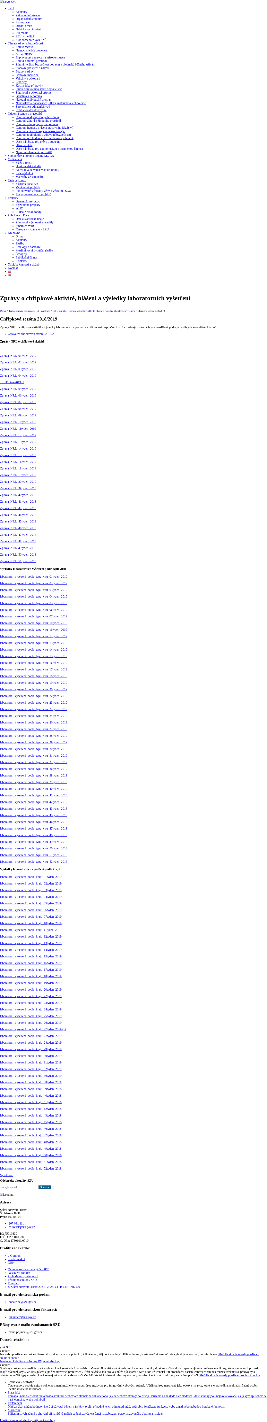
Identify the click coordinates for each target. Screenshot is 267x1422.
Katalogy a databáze (28, 247)
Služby (20, 243)
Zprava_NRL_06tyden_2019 (18, 395)
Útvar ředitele (24, 145)
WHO (19, 208)
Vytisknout (6, 1175)
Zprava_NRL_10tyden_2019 (18, 422)
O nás (19, 236)
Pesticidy (21, 82)
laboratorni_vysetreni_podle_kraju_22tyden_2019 (31, 996)
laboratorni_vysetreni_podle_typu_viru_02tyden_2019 (33, 583)
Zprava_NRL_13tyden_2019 (18, 442)
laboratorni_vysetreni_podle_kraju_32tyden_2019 (31, 1069)
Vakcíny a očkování (28, 78)
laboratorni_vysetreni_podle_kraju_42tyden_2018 (31, 1108)
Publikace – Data (18, 215)
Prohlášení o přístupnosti (23, 1276)
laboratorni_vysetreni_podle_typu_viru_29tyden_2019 (33, 742)
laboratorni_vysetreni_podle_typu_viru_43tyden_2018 (33, 808)
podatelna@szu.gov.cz (22, 1301)
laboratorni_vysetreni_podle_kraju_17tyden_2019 (31, 969)
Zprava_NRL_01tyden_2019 (18, 355)
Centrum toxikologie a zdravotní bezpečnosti (43, 134)
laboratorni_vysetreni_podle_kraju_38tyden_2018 (31, 1082)
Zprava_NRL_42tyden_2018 (18, 508)
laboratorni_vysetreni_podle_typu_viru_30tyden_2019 (33, 749)
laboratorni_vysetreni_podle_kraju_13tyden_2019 (31, 943)
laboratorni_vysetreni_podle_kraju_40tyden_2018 (31, 1095)
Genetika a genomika (29, 96)
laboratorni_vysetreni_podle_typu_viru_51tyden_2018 (33, 855)
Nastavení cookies (19, 1272)
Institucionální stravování (31, 110)
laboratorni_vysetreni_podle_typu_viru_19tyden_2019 (33, 682)
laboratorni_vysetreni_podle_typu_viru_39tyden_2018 (33, 782)
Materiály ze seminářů (29, 176)
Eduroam (13, 1283)
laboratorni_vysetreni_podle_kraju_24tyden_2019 (31, 1009)
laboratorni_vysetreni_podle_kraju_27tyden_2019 (31, 1036)
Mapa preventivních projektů (33, 194)
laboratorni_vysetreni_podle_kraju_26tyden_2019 (31, 1022)
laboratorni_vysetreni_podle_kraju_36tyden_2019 (31, 1075)
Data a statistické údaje (30, 218)
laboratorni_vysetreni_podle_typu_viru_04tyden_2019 (33, 596)
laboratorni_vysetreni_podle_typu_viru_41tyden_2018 (33, 795)
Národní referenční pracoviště (34, 152)
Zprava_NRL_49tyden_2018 (18, 548)
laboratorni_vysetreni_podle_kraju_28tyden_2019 (31, 1042)
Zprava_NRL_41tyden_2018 (18, 501)
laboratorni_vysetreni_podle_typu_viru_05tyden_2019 (33, 603)
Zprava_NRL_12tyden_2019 (18, 435)
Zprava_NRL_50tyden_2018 (18, 554)
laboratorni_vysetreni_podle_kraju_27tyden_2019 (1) (33, 1029)
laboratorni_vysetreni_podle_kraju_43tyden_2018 (31, 1115)
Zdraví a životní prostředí (31, 61)
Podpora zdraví (25, 71)
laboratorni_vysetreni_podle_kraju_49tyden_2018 (31, 1148)
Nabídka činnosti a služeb (23, 264)
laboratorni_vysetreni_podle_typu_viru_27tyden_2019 (33, 729)
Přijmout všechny (49, 1361)
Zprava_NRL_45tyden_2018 (18, 521)
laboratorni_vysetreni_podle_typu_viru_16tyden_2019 (33, 662)
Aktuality (21, 11)
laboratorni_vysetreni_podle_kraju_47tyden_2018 (31, 1135)
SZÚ (11, 8)
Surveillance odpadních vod (33, 106)
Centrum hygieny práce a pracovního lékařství (44, 127)
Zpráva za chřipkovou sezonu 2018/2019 (33, 334)
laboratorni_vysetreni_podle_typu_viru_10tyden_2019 (33, 623)
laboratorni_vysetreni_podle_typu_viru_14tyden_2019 (33, 649)
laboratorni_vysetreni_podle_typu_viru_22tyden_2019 (33, 696)
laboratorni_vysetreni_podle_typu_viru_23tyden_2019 (33, 702)
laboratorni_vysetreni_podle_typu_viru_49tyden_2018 (33, 841)
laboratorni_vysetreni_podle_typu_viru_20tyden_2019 (33, 689)
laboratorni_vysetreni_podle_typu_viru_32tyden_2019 (33, 762)
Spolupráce (23, 22)
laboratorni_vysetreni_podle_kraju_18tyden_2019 (31, 976)
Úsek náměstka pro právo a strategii (38, 141)
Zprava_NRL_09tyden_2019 (18, 415)
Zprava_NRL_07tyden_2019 (18, 402)
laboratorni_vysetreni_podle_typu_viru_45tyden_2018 (33, 815)
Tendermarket (16, 1259)
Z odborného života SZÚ (31, 40)
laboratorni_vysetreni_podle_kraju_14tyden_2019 (31, 949)
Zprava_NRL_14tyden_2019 (18, 448)
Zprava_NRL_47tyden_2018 (18, 534)
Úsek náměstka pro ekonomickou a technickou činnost (49, 148)
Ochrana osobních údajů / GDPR (28, 1269)
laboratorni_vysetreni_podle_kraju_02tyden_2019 (31, 883)
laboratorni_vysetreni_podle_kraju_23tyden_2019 (31, 1002)
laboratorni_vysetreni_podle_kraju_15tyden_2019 (31, 956)
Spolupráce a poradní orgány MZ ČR (31, 155)
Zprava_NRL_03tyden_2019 (18, 369)
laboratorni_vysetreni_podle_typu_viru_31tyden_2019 (33, 755)
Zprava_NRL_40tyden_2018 (18, 495)
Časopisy (21, 254)
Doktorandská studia (28, 166)
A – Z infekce (24, 54)
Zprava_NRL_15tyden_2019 (18, 455)
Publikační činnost (27, 257)
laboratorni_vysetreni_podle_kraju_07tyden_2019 (31, 916)
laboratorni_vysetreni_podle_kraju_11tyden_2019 (30, 929)
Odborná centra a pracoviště (25, 113)
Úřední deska (24, 25)
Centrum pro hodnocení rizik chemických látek (44, 138)
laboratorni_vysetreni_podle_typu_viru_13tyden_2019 (33, 643)
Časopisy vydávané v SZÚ (32, 229)
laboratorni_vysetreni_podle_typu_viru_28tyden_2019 (33, 735)
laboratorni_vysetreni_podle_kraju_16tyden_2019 (31, 963)
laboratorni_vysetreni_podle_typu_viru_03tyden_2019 (33, 589)
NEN (11, 1262)
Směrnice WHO (26, 226)
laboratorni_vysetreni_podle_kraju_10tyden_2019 (31, 923)
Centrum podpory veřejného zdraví (37, 117)
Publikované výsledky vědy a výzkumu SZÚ (43, 190)
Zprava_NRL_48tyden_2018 (18, 541)
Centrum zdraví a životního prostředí (38, 120)
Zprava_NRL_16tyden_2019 (18, 461)
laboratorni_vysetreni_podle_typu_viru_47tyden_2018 (33, 828)
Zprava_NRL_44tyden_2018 (18, 514)
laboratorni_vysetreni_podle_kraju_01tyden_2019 (31, 876)
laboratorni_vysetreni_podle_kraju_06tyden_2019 (31, 910)
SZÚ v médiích (25, 36)
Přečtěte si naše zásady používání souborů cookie (229, 1375)
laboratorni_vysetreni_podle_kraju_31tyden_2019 (31, 1062)
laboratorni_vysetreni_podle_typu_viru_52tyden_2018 (33, 861)
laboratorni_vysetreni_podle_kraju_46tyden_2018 (31, 1128)
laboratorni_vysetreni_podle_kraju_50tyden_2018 (31, 1155)
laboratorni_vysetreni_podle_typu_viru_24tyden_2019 (33, 709)
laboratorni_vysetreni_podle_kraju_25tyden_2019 (31, 1016)
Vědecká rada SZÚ (27, 183)
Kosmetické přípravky (29, 85)
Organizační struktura (29, 18)
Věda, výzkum (17, 180)
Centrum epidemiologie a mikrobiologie (40, 131)
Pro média (22, 33)
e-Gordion (14, 1255)
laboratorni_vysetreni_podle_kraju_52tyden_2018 (31, 1168)
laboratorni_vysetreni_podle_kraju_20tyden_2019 (31, 989)
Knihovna (14, 233)
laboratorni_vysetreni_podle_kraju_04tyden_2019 (31, 896)
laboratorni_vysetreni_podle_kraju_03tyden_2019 (31, 890)
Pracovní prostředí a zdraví (32, 68)
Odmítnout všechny (25, 1361)
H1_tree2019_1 (12, 382)
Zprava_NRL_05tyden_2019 (18, 388)
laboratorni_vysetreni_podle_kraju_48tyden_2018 (31, 1142)
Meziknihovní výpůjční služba (34, 250)
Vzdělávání (15, 159)
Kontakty (21, 261)
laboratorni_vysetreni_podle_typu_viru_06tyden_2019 (33, 609)
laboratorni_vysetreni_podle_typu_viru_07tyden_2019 (33, 616)
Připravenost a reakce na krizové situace (40, 57)
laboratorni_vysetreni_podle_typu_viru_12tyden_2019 (33, 636)
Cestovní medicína (27, 75)
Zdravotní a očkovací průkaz (33, 92)
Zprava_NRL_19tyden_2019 (18, 475)
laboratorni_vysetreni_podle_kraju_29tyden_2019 (31, 1049)
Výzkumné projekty (28, 187)
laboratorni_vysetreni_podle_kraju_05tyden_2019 (31, 903)
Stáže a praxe (24, 162)
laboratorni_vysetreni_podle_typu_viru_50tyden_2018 (33, 848)
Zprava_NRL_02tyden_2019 (18, 362)
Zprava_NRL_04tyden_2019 (18, 375)
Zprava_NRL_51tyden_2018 (18, 561)
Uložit (4, 1420)
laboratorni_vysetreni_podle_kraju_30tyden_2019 (31, 1055)
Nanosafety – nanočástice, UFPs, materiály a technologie (51, 103)
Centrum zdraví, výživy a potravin (37, 124)
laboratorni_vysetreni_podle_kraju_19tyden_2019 (31, 983)
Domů (3, 311)
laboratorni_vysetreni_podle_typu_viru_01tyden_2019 (33, 576)
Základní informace (28, 15)
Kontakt (13, 268)
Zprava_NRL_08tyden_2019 (18, 408)
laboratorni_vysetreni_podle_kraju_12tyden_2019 (31, 936)
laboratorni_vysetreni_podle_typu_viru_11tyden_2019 (33, 629)
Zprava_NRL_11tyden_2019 (18, 428)
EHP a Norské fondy (28, 211)
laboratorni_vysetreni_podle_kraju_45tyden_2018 (31, 1122)
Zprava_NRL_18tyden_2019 (18, 468)
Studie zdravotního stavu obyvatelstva (39, 89)
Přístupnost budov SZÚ (22, 1279)
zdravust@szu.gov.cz (22, 1227)
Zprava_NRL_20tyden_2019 (18, 481)
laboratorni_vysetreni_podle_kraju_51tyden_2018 (31, 1161)
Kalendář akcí (24, 173)
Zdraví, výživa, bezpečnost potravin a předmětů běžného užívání (55, 64)
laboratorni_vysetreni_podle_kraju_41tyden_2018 (31, 1102)
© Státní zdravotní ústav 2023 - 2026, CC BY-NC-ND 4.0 (44, 1286)
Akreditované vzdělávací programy (37, 169)
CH (54, 311)
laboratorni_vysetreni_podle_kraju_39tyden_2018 (31, 1089)
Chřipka (62, 311)
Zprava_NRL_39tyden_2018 (18, 488)
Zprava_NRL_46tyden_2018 (18, 528)
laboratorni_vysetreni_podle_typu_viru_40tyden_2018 (33, 788)
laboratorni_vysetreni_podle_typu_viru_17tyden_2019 (33, 669)
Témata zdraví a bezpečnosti (25, 43)
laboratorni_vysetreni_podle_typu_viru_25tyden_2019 (33, 715)
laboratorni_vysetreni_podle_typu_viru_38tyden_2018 (33, 775)
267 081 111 (16, 1223)
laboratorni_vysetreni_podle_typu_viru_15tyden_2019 (33, 656)
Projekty (13, 197)
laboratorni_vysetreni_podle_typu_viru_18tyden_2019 (33, 676)
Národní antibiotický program (34, 99)
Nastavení (6, 1361)
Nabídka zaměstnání (28, 29)
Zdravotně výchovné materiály (34, 222)
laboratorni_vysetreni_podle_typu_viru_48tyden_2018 (33, 835)
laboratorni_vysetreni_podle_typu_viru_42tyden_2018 (33, 802)
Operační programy (28, 201)
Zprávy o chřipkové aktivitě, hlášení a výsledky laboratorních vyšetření (102, 311)
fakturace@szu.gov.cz (22, 1317)
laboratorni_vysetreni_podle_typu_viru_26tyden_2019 (33, 722)
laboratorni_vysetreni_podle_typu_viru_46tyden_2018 (33, 821)
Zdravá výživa (24, 47)
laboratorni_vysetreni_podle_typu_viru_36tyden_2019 (33, 768)
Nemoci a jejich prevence (31, 50)
